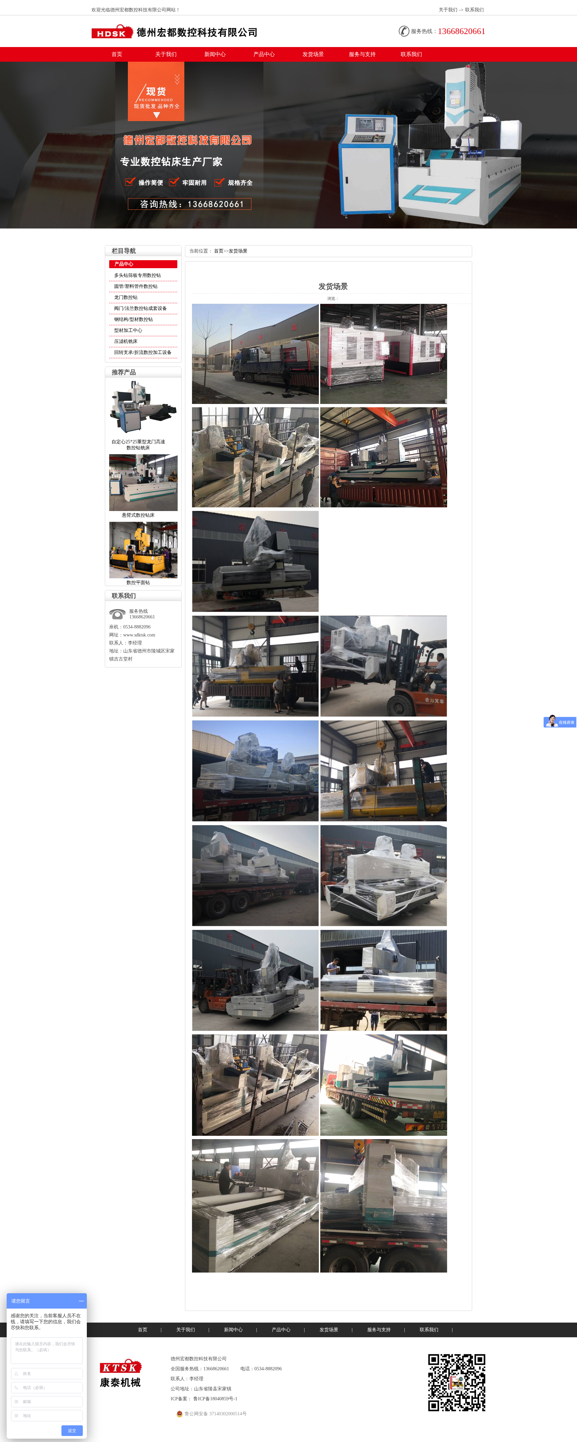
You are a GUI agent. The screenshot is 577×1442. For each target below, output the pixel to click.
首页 (117, 54)
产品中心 (264, 54)
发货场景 (313, 54)
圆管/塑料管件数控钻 (136, 286)
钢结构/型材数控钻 (133, 319)
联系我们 (474, 9)
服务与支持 (362, 54)
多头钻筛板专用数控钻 (137, 275)
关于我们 (448, 9)
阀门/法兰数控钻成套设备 (140, 308)
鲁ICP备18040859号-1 (215, 1398)
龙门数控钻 (126, 297)
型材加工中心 (128, 330)
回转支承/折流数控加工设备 (143, 352)
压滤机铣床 (126, 341)
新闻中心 (215, 54)
